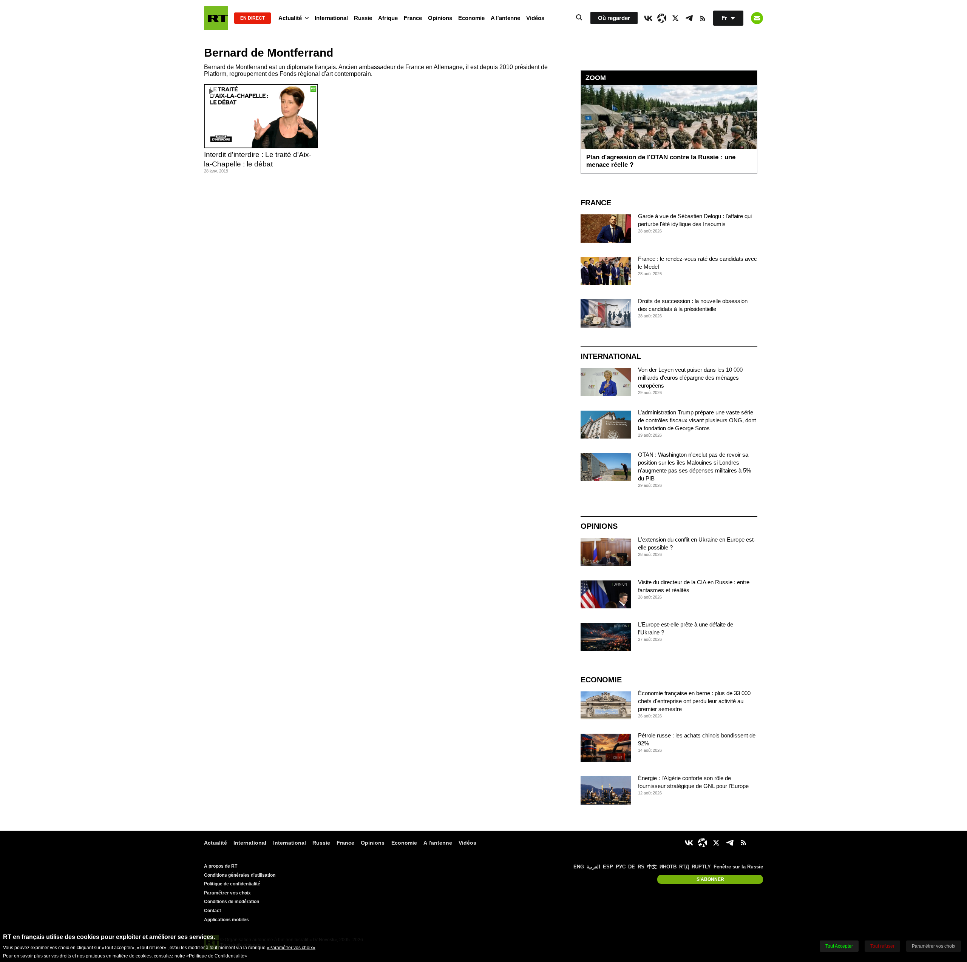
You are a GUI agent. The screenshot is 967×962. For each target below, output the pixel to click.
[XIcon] (675, 18)
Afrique (388, 18)
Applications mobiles (226, 919)
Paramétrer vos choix (227, 893)
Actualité (290, 18)
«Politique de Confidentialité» (216, 956)
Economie (471, 18)
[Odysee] (662, 18)
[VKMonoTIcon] (648, 18)
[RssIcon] (703, 18)
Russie (363, 18)
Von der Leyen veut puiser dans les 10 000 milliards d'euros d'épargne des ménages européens (690, 377)
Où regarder (614, 18)
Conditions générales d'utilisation (239, 875)
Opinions (440, 18)
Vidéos (535, 18)
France (413, 18)
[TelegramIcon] (689, 18)
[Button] (757, 18)
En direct (252, 18)
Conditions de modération (231, 901)
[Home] (216, 18)
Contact (212, 910)
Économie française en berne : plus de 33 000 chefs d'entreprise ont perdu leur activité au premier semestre (694, 701)
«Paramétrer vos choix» (291, 947)
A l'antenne (505, 18)
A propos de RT (220, 866)
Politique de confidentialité (232, 884)
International (331, 18)
